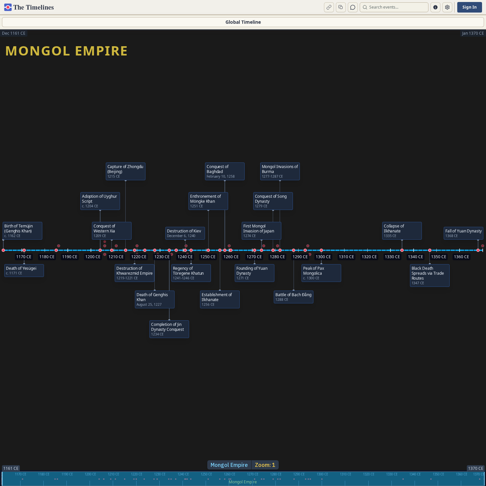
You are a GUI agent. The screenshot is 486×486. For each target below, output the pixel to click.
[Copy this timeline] (341, 7)
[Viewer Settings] (447, 7)
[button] (3, 250)
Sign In (470, 7)
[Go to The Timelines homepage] (8, 7)
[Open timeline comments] (353, 7)
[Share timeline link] (329, 7)
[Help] (435, 7)
